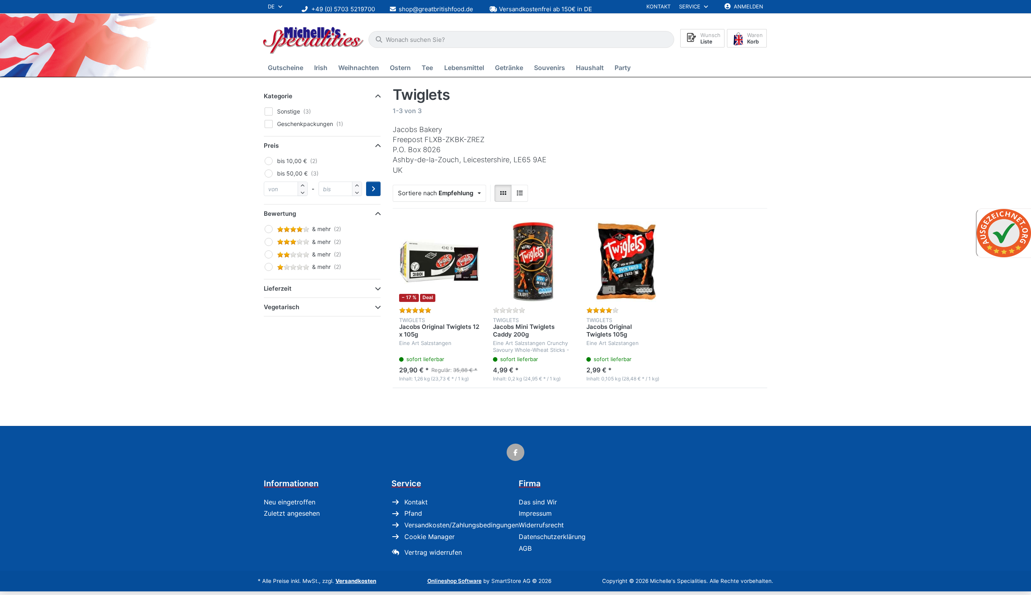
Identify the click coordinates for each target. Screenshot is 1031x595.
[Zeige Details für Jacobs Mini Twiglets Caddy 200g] (533, 261)
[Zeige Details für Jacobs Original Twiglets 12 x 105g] (439, 261)
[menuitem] (287, 67)
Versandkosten (355, 581)
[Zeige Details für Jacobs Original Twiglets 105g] (626, 261)
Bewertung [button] (280, 213)
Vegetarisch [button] (281, 307)
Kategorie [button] (278, 96)
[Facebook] (515, 452)
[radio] (503, 193)
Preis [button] (271, 145)
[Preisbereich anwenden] (373, 189)
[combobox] (521, 39)
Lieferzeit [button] (278, 288)
